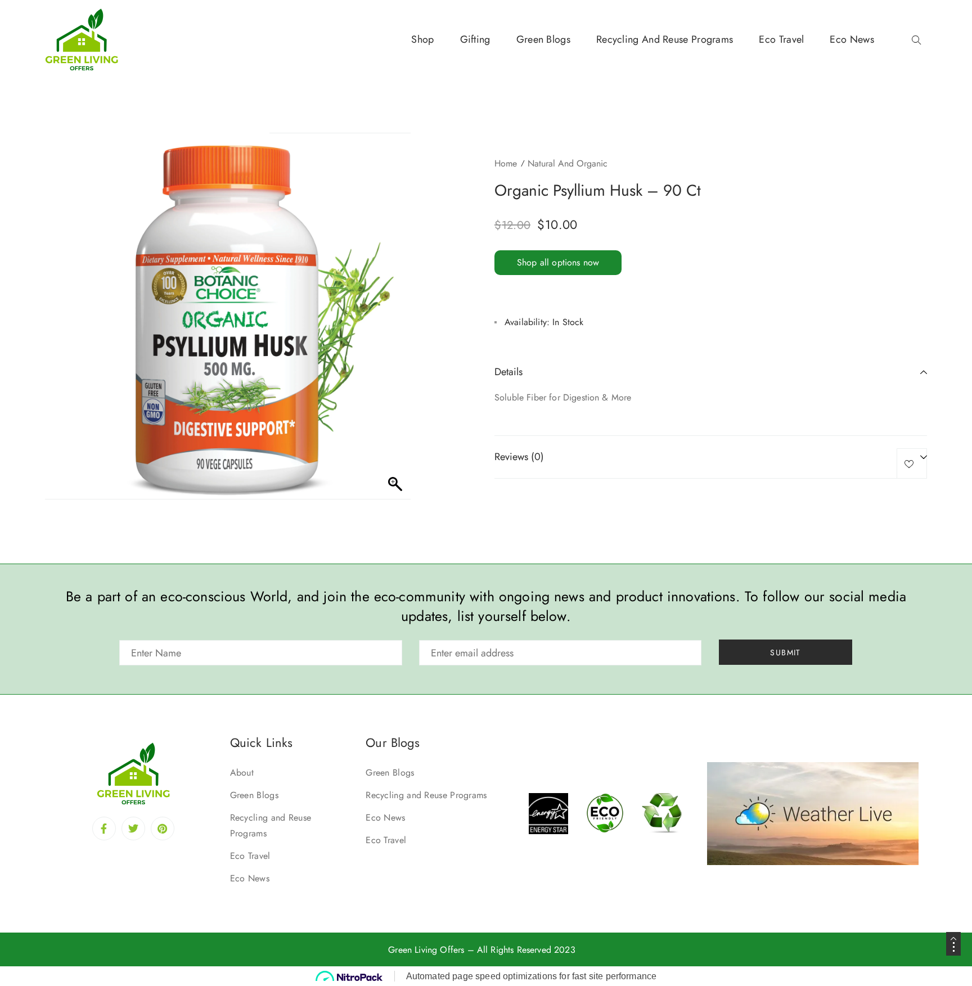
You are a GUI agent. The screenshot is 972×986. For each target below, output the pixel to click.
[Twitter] (133, 828)
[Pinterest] (162, 828)
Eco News (852, 39)
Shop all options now (558, 262)
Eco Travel (781, 39)
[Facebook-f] (104, 828)
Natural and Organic (568, 163)
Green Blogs (543, 39)
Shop (422, 39)
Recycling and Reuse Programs (664, 39)
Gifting (475, 39)
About (242, 772)
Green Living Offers (426, 949)
